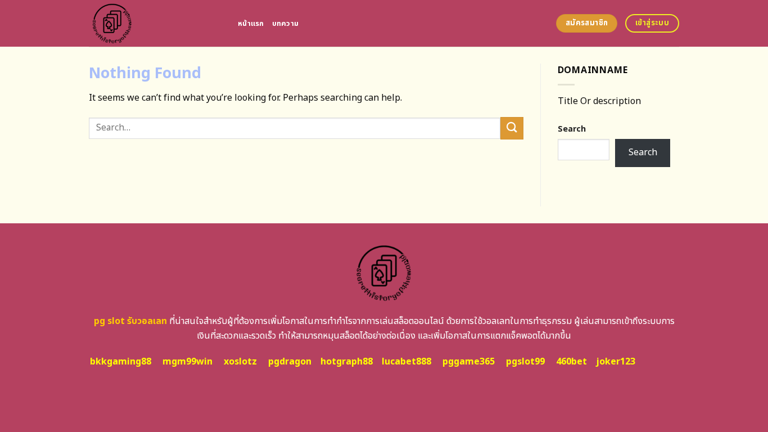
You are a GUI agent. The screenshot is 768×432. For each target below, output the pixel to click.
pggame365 (468, 361)
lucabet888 (406, 361)
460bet (571, 361)
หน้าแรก (251, 23)
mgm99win (187, 361)
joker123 (615, 361)
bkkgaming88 (120, 361)
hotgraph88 (346, 361)
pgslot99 (525, 361)
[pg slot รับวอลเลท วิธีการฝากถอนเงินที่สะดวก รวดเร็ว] (155, 23)
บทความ (285, 23)
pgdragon (289, 361)
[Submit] (511, 128)
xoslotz (240, 361)
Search (572, 129)
